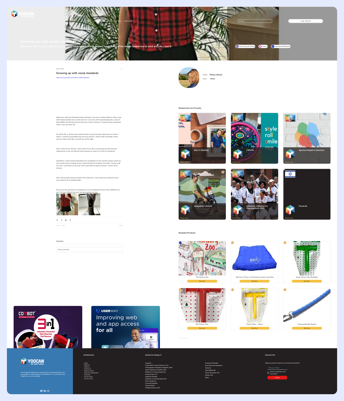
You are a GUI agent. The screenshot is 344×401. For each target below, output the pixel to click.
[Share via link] (70, 220)
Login (86, 363)
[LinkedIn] (44, 391)
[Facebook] (41, 391)
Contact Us (87, 369)
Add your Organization (91, 373)
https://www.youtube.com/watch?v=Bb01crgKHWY (72, 78)
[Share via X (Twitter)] (61, 220)
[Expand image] (67, 204)
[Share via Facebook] (57, 220)
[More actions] (121, 69)
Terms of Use (88, 379)
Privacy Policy (88, 377)
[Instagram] (48, 391)
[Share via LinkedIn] (66, 220)
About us (87, 367)
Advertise (87, 375)
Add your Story (89, 371)
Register (87, 365)
